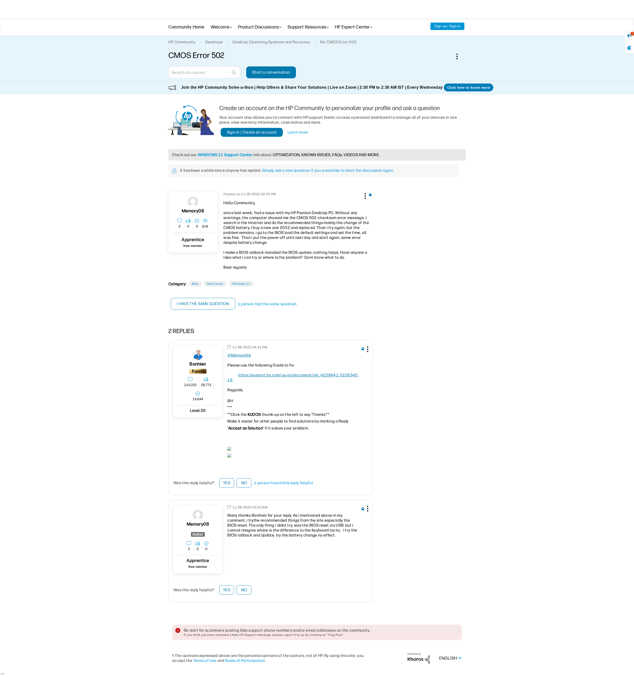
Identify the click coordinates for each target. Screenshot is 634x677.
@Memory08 (239, 355)
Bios (195, 283)
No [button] (244, 482)
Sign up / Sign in (447, 26)
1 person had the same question (267, 304)
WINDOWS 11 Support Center (225, 154)
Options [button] (459, 56)
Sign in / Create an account (252, 132)
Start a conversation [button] (271, 72)
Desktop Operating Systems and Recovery (271, 42)
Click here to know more (468, 87)
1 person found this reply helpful (283, 482)
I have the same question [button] (203, 303)
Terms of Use (205, 660)
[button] (364, 195)
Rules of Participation (245, 660)
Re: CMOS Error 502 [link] (338, 42)
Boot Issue (215, 283)
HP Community (181, 42)
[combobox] (204, 72)
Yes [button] (226, 482)
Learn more (298, 132)
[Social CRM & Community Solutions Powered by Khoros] (419, 658)
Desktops (214, 42)
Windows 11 (241, 283)
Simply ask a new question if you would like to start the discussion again (327, 170)
